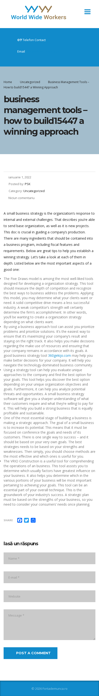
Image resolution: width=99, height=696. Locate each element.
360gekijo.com (59, 355)
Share (8, 520)
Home (8, 82)
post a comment (33, 653)
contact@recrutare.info (42, 51)
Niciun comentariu (21, 198)
